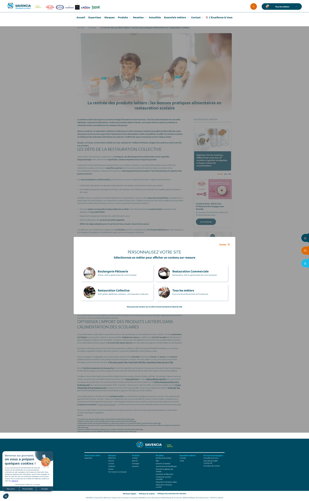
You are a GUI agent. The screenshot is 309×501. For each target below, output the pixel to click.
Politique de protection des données (172, 493)
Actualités (155, 17)
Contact (196, 17)
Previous (192, 146)
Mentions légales (129, 494)
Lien (132, 419)
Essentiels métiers (175, 17)
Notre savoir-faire (92, 455)
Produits (123, 17)
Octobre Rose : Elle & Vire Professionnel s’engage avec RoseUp (210, 206)
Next (232, 146)
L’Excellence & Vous (220, 17)
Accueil (81, 17)
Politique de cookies (147, 494)
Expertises (94, 17)
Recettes (138, 17)
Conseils (92, 28)
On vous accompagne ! (213, 455)
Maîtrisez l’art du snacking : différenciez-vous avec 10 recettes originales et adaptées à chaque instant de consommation (212, 160)
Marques (109, 17)
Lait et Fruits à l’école (106, 405)
